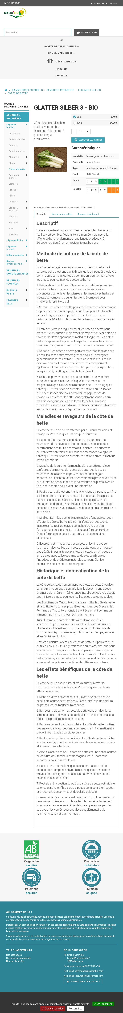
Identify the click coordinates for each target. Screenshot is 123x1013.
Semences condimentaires (17, 272)
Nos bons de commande (18, 958)
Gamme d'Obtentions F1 (15, 262)
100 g (96, 122)
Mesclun (13, 234)
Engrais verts (11, 292)
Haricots (13, 202)
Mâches (13, 216)
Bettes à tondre (17, 139)
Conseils (61, 75)
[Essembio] (15, 13)
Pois (11, 228)
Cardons (13, 145)
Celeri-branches (17, 151)
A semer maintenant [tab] (88, 214)
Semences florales (13, 282)
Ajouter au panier (90, 140)
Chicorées (14, 157)
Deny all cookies (54, 1008)
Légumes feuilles (89, 90)
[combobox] (37, 32)
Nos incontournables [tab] (62, 214)
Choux (12, 163)
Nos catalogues (14, 955)
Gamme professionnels (60, 46)
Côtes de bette (18, 93)
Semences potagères (61, 90)
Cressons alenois (14, 176)
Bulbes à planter (15, 255)
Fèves (12, 196)
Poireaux (13, 222)
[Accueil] (61, 40)
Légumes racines (11, 247)
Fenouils (13, 190)
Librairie (61, 69)
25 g (96, 117)
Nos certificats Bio (15, 961)
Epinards (13, 184)
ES (115, 3)
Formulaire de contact (85, 981)
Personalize (75, 1008)
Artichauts (14, 133)
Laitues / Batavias (13, 209)
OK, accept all (104, 1004)
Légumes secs (12, 302)
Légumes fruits (14, 240)
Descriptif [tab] (41, 214)
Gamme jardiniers (60, 53)
